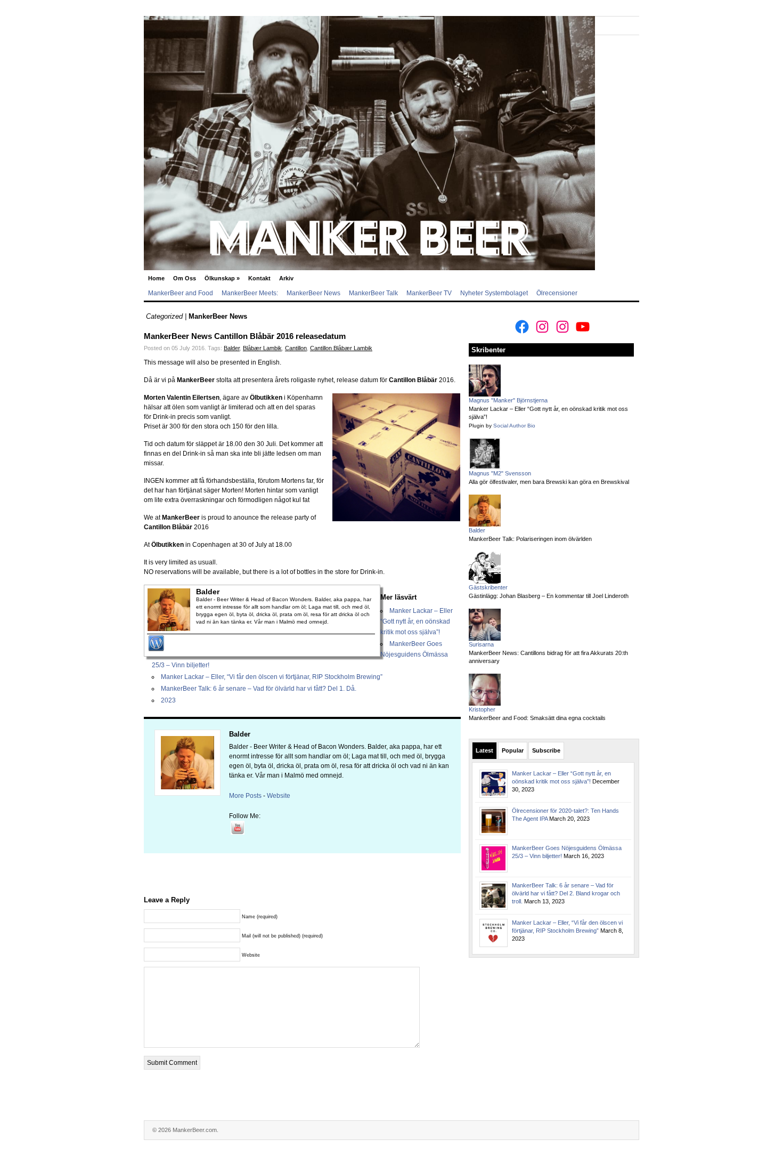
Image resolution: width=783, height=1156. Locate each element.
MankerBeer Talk (373, 293)
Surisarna (481, 644)
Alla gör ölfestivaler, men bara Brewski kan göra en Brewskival (549, 482)
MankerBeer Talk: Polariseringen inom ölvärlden (530, 539)
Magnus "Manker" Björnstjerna (508, 400)
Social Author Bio (514, 426)
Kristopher (482, 709)
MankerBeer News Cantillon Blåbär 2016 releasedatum (245, 336)
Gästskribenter (488, 587)
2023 (168, 700)
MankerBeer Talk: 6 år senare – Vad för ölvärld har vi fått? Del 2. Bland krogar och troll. (566, 893)
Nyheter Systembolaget (494, 293)
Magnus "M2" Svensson (500, 473)
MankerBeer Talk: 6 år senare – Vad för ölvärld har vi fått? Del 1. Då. (258, 688)
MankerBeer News (313, 293)
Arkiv (286, 278)
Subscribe (546, 750)
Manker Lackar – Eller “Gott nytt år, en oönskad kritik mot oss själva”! (416, 621)
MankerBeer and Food (180, 293)
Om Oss (184, 278)
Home (156, 278)
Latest (484, 750)
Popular (513, 750)
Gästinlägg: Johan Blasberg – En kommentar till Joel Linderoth (549, 596)
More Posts (245, 795)
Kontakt (259, 278)
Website (278, 795)
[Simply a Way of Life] (369, 268)
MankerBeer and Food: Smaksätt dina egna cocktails (537, 718)
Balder (232, 348)
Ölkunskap (222, 278)
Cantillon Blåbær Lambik (341, 348)
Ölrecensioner (556, 293)
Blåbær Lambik (262, 348)
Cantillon (296, 348)
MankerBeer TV (429, 293)
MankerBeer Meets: (250, 293)
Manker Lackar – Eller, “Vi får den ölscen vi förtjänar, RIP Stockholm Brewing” (271, 677)
